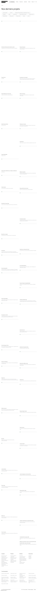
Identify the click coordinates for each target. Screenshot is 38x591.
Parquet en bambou (4, 575)
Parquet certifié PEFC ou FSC (32, 582)
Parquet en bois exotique (4, 577)
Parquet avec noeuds (13, 573)
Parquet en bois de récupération (22, 576)
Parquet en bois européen (32, 575)
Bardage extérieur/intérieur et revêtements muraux (22, 12)
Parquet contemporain (14, 578)
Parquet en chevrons (13, 581)
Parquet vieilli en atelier (4, 583)
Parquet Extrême (22, 578)
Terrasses (4, 14)
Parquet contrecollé (31, 573)
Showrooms (21, 1)
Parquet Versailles (4, 581)
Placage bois (15, 14)
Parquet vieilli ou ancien (23, 14)
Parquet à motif (31, 14)
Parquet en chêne (13, 577)
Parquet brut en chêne (23, 577)
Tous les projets (5, 12)
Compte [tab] (33, 1)
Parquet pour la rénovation (23, 581)
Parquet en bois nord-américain (23, 574)
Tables (9, 14)
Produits (17, 1)
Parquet (11, 12)
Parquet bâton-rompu (14, 575)
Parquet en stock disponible (32, 578)
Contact (29, 1)
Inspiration (25, 1)
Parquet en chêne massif (32, 577)
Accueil (2, 5)
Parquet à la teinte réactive (5, 573)
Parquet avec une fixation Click (5, 578)
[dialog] (3, 590)
